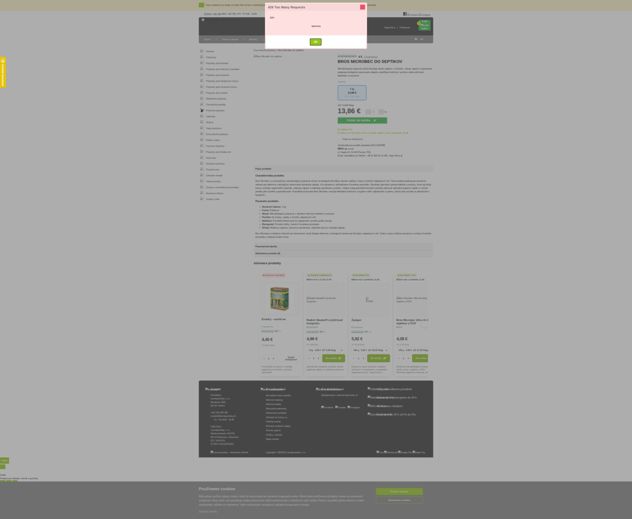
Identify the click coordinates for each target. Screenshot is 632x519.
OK (316, 41)
